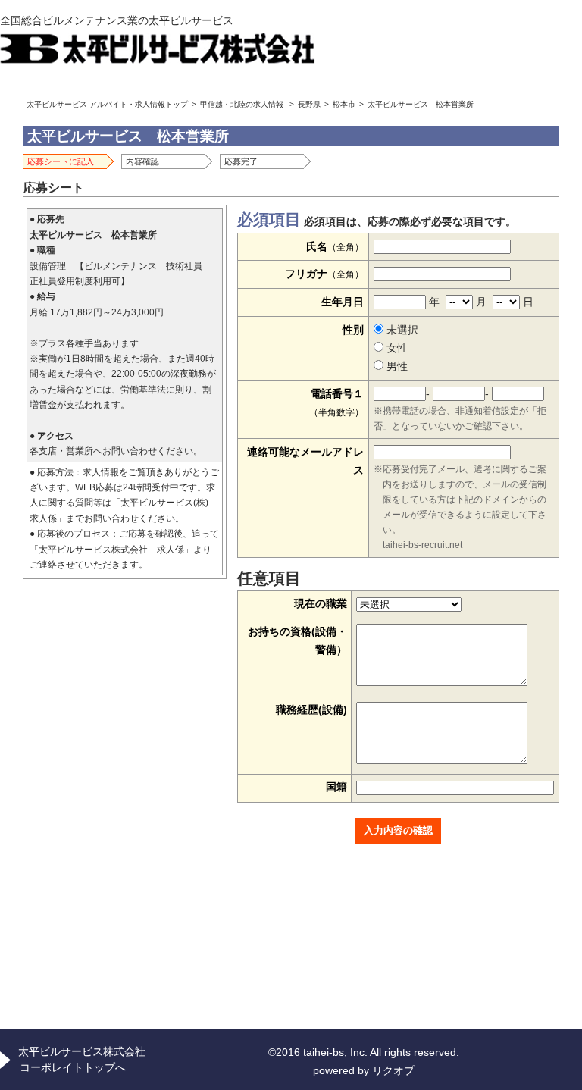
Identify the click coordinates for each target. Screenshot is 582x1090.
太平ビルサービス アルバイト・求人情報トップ (107, 104)
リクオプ (393, 1070)
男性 (395, 366)
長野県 (309, 104)
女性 (395, 348)
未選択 (400, 330)
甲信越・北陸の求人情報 (241, 104)
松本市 (344, 104)
